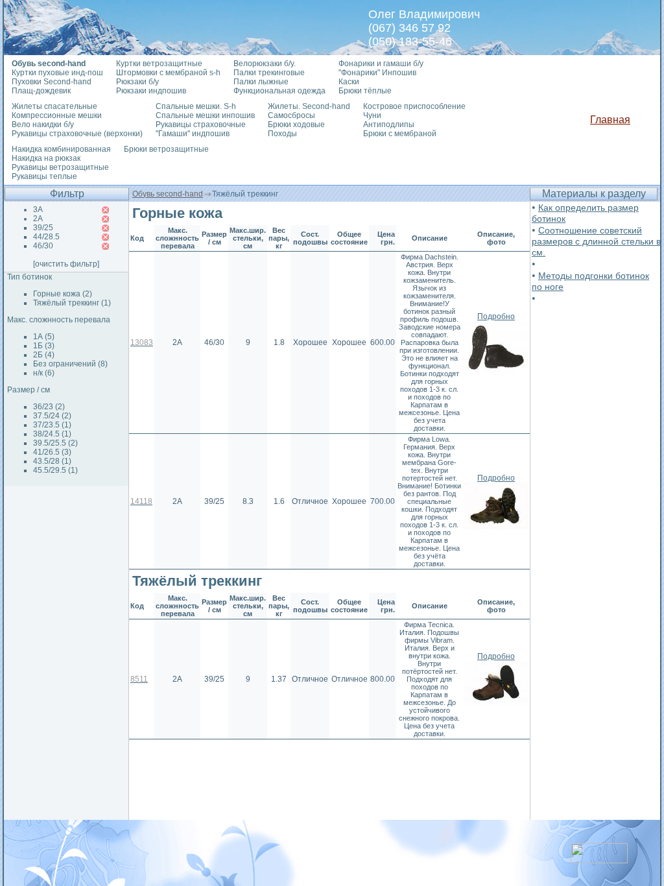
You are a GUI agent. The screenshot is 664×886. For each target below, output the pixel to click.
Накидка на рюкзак (46, 158)
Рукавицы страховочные (201, 124)
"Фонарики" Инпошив (377, 72)
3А (38, 209)
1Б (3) (43, 345)
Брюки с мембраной (399, 133)
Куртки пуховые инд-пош (57, 72)
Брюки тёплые (365, 90)
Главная (610, 119)
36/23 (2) (49, 406)
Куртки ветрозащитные (159, 63)
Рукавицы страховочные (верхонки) (77, 133)
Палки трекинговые (269, 72)
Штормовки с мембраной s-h (168, 72)
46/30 (43, 245)
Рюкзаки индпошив (151, 90)
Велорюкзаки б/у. (264, 63)
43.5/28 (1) (52, 461)
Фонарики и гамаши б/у (380, 63)
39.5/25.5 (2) (55, 443)
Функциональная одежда (279, 90)
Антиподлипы (388, 124)
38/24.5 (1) (52, 433)
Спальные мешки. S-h (196, 106)
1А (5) (43, 336)
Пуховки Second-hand (51, 81)
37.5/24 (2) (52, 415)
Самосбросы (291, 115)
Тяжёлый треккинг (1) (72, 302)
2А (38, 218)
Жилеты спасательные (54, 106)
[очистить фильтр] (66, 264)
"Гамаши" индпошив (193, 133)
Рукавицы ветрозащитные (60, 167)
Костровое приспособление (414, 106)
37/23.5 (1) (52, 424)
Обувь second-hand (167, 193)
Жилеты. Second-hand (309, 106)
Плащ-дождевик (41, 90)
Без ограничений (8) (70, 363)
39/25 (43, 227)
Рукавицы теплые (44, 176)
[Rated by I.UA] (599, 859)
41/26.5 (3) (52, 452)
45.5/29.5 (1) (55, 470)
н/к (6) (43, 372)
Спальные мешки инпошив (205, 115)
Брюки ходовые (296, 124)
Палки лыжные (261, 81)
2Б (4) (43, 354)
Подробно (496, 316)
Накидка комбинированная (61, 149)
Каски (348, 81)
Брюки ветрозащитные (166, 149)
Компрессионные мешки (57, 115)
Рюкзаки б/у (137, 81)
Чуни (372, 115)
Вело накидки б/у (43, 124)
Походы (282, 133)
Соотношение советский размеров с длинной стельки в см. (596, 241)
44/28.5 (46, 236)
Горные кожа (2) (62, 293)
